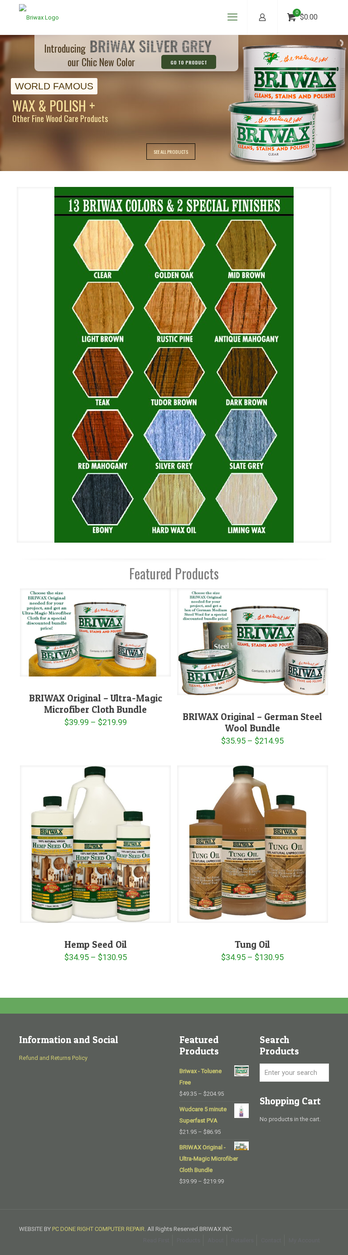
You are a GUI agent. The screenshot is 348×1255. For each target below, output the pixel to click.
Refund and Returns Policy (53, 1057)
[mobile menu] (232, 17)
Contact (271, 1240)
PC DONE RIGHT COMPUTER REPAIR (98, 1229)
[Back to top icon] (304, 1236)
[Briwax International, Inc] (39, 17)
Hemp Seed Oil (95, 944)
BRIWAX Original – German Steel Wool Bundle (252, 722)
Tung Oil (252, 944)
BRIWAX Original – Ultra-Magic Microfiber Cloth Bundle (95, 703)
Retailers (242, 1240)
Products (188, 1240)
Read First (156, 1240)
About (216, 1240)
